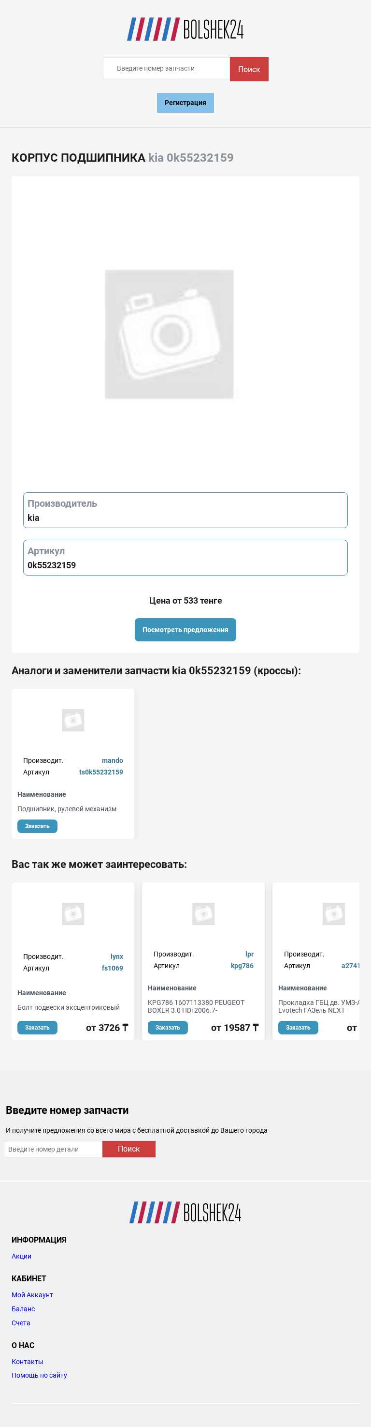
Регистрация (185, 102)
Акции (21, 1256)
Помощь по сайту (39, 1375)
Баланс (23, 1309)
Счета (21, 1323)
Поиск (249, 69)
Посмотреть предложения (185, 630)
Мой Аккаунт (32, 1295)
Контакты (27, 1362)
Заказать (37, 826)
